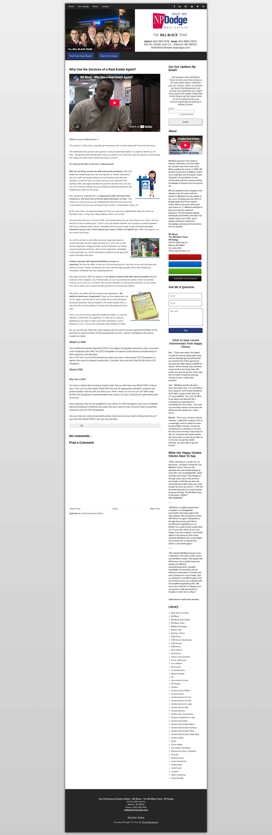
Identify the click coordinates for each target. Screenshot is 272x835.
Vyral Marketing (150, 822)
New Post (132, 817)
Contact (105, 6)
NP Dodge (175, 684)
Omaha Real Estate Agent (182, 724)
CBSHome (175, 646)
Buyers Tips (176, 630)
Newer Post (75, 509)
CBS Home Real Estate (181, 640)
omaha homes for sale (181, 700)
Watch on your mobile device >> (84, 139)
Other (173, 741)
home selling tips (178, 660)
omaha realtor (177, 738)
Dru (170, 352)
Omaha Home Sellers (180, 690)
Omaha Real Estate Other (182, 731)
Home (71, 6)
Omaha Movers (178, 711)
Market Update (177, 673)
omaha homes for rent (181, 697)
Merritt (172, 417)
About (95, 6)
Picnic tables (176, 744)
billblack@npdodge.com (179, 251)
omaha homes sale (179, 707)
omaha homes (177, 694)
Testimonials (176, 764)
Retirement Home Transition (183, 751)
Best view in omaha (180, 613)
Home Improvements (180, 657)
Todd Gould (176, 768)
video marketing (178, 775)
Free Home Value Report (80, 56)
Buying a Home (178, 633)
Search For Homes (108, 56)
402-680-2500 (175, 248)
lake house (176, 667)
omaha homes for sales (181, 704)
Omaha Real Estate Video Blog (185, 734)
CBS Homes (176, 643)
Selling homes (177, 758)
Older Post (155, 509)
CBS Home (176, 636)
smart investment (179, 761)
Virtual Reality (177, 778)
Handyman (176, 653)
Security (174, 754)
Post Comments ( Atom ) (93, 513)
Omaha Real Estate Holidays (184, 727)
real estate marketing (180, 748)
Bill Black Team (178, 623)
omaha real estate (179, 721)
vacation (175, 771)
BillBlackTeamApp (179, 626)
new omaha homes (179, 680)
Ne (172, 677)
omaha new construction (182, 714)
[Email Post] (81, 425)
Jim (170, 385)
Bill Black (175, 616)
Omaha (174, 687)
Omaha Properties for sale (183, 717)
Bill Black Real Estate (180, 619)
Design (141, 817)
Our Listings (83, 6)
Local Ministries (178, 670)
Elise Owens (176, 650)
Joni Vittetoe (176, 663)
